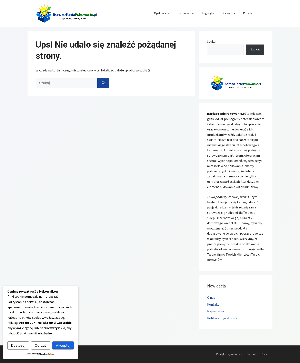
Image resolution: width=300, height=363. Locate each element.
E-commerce (186, 13)
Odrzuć (41, 345)
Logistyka (208, 13)
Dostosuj (18, 345)
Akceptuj (63, 345)
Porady (247, 13)
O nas (211, 297)
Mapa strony (215, 311)
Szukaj (211, 41)
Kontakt (213, 304)
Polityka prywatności (222, 318)
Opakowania (162, 13)
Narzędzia (228, 13)
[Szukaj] (103, 83)
